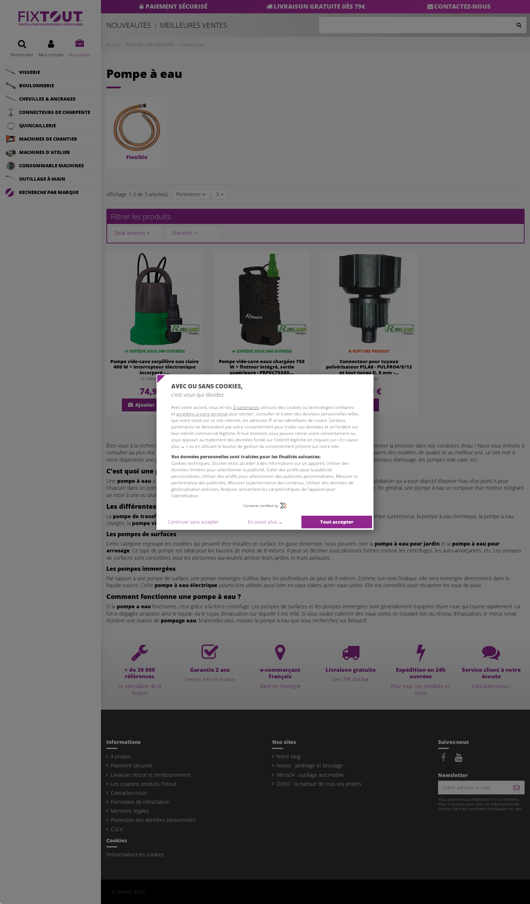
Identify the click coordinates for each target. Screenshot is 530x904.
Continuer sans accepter (193, 522)
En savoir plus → (265, 522)
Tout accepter (336, 522)
